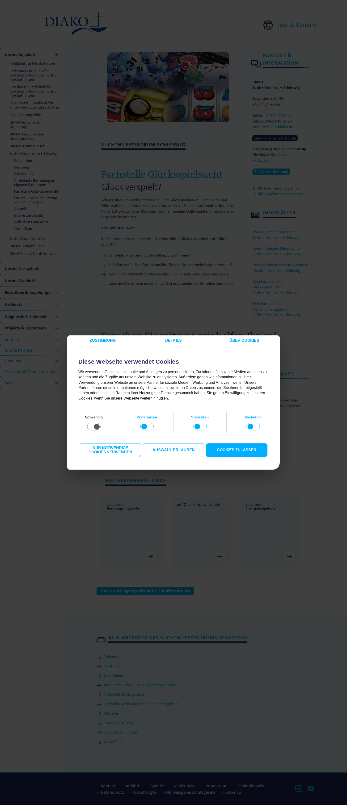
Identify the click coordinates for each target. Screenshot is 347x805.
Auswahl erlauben (173, 450)
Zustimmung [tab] (103, 340)
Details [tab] (173, 340)
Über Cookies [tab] (244, 340)
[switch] (147, 426)
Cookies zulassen (236, 450)
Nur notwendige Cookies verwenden (110, 450)
